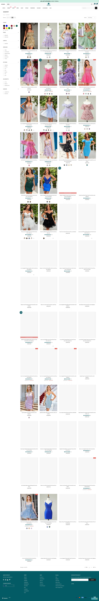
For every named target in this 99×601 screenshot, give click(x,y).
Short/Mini (6, 43)
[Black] (4, 26)
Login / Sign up (91, 4)
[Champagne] (14, 26)
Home (4, 14)
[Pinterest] (10, 580)
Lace (5, 68)
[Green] (9, 28)
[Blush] (9, 26)
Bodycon (6, 83)
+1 (33, 130)
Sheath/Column (7, 85)
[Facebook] (3, 580)
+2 (33, 238)
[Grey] (12, 28)
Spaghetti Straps (7, 53)
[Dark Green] (17, 26)
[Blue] (7, 26)
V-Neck (6, 58)
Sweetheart (6, 56)
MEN (8, 4)
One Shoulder (7, 51)
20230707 (7, 14)
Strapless (6, 55)
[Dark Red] (4, 28)
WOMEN (3, 4)
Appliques (6, 65)
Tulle (5, 73)
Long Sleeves (7, 91)
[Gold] (7, 28)
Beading (6, 66)
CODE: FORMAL (49, 1)
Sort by (85, 17)
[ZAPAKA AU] (48, 4)
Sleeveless (6, 93)
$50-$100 (6, 35)
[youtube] (8, 580)
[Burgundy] (12, 26)
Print (5, 70)
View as (4, 17)
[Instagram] (5, 580)
